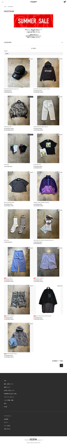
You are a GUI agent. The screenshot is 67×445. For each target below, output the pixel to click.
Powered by (27, 439)
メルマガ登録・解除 (8, 400)
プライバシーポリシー (9, 397)
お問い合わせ (7, 428)
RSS (5, 403)
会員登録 (6, 419)
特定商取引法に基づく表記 (10, 393)
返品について (7, 387)
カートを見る (7, 425)
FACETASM (10, 6)
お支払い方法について (9, 390)
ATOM (5, 406)
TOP (5, 6)
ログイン (6, 422)
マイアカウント (7, 415)
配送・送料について (8, 384)
